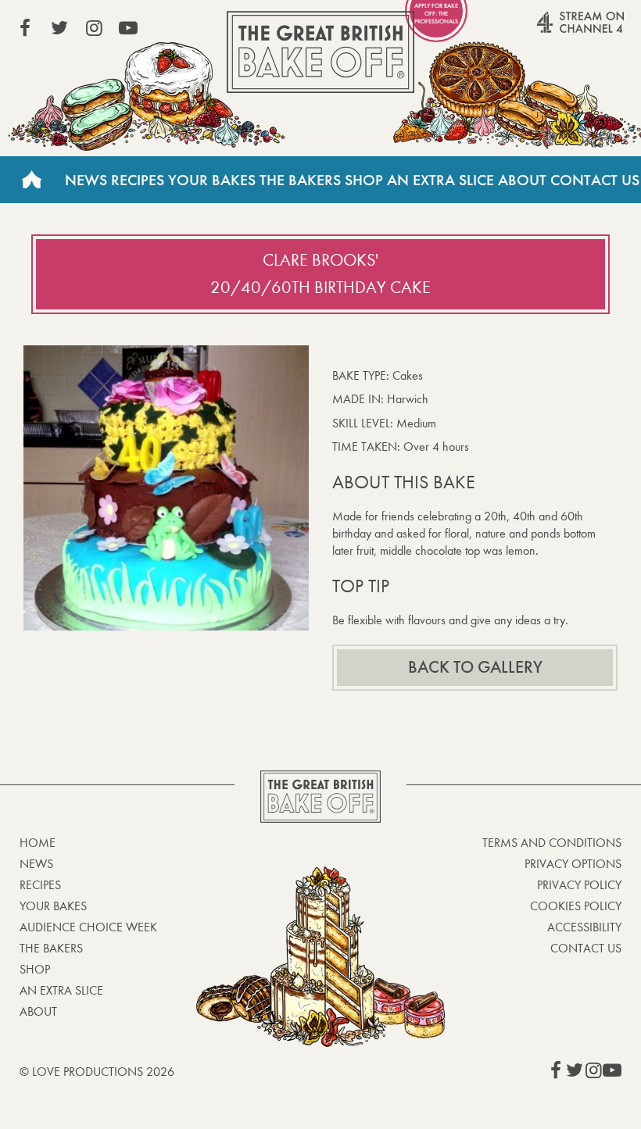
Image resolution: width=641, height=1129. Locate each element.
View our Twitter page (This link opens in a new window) (59, 28)
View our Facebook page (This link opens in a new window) (25, 28)
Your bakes (53, 906)
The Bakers (300, 179)
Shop (364, 179)
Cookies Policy (575, 906)
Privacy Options (573, 863)
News (86, 179)
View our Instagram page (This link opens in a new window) (93, 28)
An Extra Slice (440, 179)
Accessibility (584, 927)
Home (31, 179)
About (522, 179)
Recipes (137, 179)
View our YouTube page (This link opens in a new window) (128, 28)
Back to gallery (475, 667)
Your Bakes (212, 179)
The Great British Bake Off (320, 52)
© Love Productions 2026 (97, 1071)
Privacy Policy (579, 884)
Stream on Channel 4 (550, 30)
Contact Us (594, 179)
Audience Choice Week (88, 927)
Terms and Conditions (551, 842)
